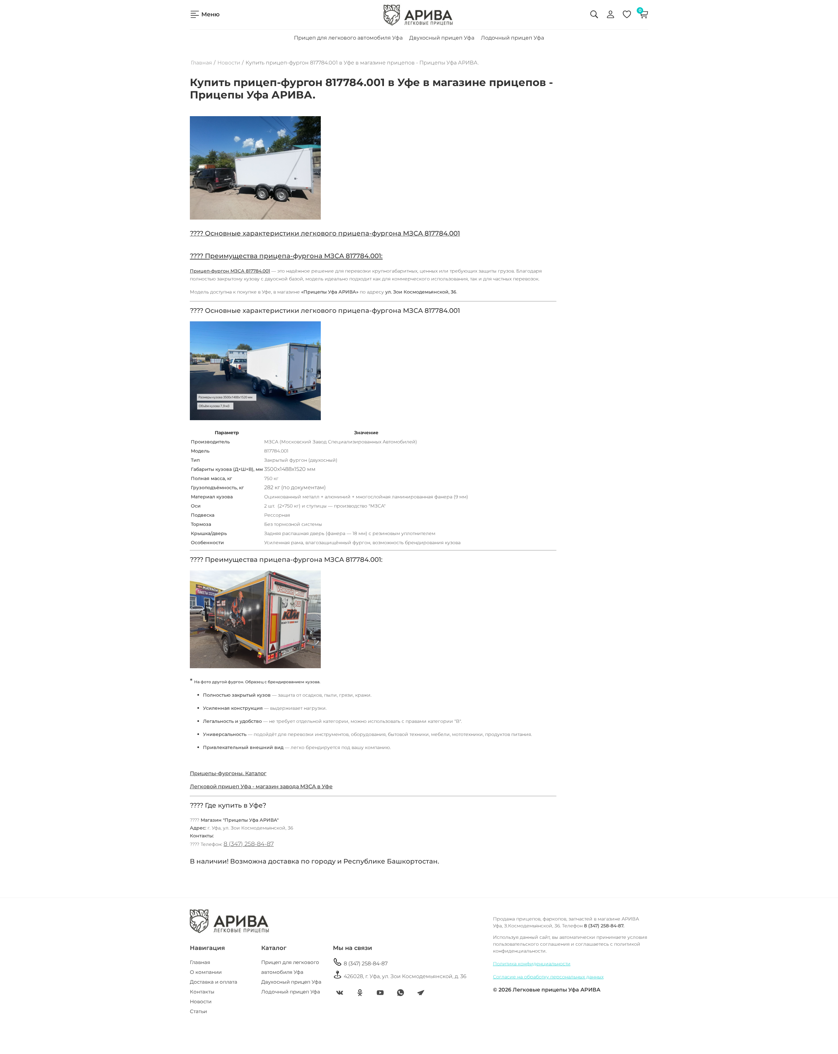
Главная (201, 62)
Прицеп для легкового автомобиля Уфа (348, 38)
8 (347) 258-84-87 (249, 844)
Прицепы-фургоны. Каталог (228, 773)
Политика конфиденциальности (532, 964)
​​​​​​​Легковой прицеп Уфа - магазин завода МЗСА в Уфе (261, 786)
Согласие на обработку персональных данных (548, 977)
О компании (206, 972)
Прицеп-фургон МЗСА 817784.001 (230, 271)
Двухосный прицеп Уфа (441, 38)
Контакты (202, 992)
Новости (228, 62)
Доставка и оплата (213, 982)
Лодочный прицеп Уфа (512, 38)
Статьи (198, 1011)
